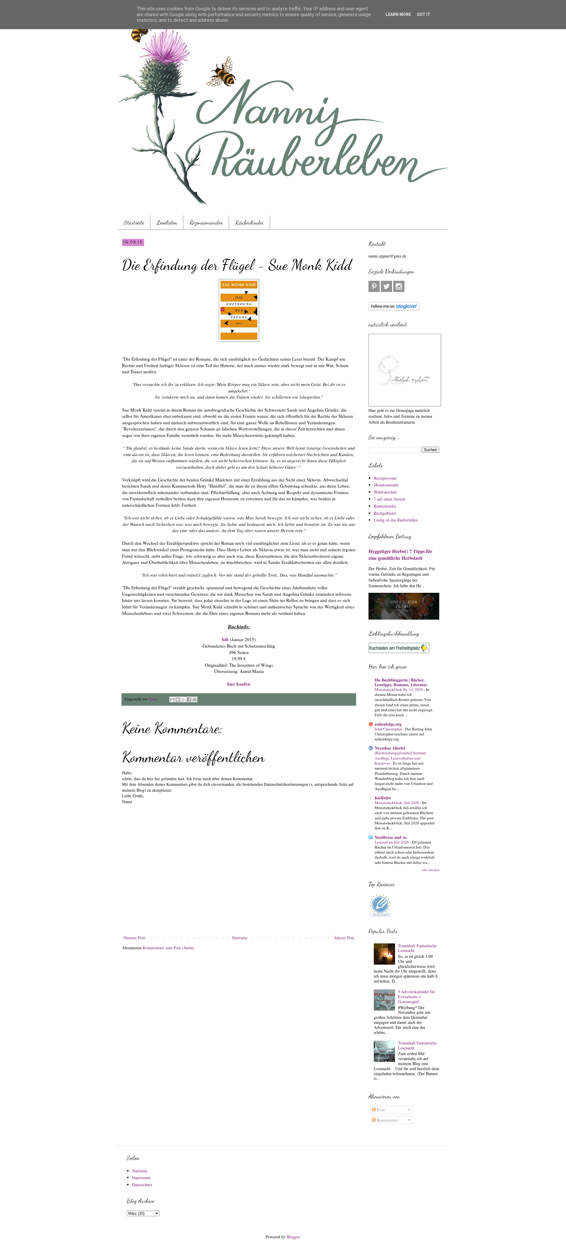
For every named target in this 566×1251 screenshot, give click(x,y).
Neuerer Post (134, 937)
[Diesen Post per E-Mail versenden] (172, 699)
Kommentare (387, 1120)
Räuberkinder (249, 222)
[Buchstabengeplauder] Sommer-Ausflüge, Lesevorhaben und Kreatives (401, 758)
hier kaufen (238, 684)
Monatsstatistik (386, 485)
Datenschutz (142, 1184)
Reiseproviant (385, 478)
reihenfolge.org (388, 724)
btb (225, 639)
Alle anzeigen (430, 870)
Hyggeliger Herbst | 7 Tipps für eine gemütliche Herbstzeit (400, 555)
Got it (423, 14)
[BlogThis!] (178, 699)
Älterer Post (344, 937)
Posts (380, 1110)
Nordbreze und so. (391, 837)
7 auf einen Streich (389, 499)
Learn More (398, 14)
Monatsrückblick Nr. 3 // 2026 (399, 689)
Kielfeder (383, 798)
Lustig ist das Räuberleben (396, 520)
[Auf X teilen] (183, 699)
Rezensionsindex (206, 222)
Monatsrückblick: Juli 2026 (397, 802)
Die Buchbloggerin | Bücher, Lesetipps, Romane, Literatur (401, 682)
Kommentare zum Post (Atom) (168, 947)
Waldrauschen (385, 492)
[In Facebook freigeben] (189, 699)
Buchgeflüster (385, 513)
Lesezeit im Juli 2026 (392, 842)
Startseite (134, 222)
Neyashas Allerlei (390, 748)
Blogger (293, 1237)
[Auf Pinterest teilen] (195, 699)
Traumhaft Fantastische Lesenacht (417, 948)
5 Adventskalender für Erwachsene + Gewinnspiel (416, 996)
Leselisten (167, 222)
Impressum (141, 1177)
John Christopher (389, 729)
